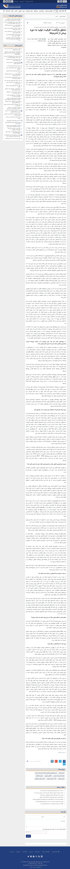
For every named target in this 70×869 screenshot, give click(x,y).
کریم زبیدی (61, 773)
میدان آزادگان (39, 776)
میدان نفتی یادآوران (40, 779)
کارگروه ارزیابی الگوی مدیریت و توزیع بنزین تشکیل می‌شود (13, 102)
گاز (54, 11)
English (64, 1)
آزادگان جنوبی (48, 776)
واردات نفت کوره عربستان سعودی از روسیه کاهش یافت (13, 60)
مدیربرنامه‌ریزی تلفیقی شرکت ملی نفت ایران (46, 773)
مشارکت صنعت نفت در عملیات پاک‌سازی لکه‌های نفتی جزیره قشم (13, 108)
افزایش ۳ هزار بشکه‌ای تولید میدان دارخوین (13, 68)
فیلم (12, 11)
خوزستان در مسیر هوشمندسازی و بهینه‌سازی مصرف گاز (13, 95)
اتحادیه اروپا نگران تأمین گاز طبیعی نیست (13, 71)
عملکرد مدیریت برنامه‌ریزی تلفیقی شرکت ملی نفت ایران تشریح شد (50, 27)
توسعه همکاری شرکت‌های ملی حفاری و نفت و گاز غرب (12, 114)
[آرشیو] (41, 856)
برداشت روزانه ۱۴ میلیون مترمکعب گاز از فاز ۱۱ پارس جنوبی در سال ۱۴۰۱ (48, 792)
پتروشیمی (41, 11)
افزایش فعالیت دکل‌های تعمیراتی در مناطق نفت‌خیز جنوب (13, 35)
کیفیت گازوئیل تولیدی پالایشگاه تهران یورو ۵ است (12, 123)
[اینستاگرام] (36, 856)
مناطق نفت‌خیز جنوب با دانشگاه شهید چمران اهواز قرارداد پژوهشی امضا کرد (48, 799)
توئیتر (4, 1)
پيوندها (18, 852)
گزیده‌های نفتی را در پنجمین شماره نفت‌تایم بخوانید (13, 63)
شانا (55, 6)
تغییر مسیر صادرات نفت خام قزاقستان (12, 138)
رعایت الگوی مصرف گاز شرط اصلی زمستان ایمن (13, 83)
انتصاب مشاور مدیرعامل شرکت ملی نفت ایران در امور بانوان (12, 29)
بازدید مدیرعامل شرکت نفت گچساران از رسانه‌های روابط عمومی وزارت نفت (12, 135)
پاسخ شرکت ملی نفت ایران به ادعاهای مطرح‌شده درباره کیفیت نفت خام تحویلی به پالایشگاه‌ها (12, 53)
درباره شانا (16, 1)
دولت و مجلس (29, 11)
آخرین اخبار (18, 45)
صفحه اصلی (61, 11)
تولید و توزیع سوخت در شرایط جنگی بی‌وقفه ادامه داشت (13, 132)
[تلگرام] (34, 856)
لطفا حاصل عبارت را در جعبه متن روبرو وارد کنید (54, 829)
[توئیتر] (28, 856)
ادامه (5, 46)
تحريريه (31, 852)
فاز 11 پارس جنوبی (51, 779)
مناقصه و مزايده (45, 852)
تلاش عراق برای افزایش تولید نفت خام (12, 80)
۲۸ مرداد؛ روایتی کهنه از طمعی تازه (13, 120)
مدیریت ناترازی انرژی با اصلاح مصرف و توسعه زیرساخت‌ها (12, 78)
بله (7, 1)
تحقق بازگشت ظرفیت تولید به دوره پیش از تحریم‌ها (48, 31)
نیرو (24, 11)
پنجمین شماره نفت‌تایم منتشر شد (13, 65)
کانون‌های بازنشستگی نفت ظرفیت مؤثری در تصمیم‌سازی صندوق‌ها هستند (12, 19)
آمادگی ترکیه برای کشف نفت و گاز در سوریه (13, 117)
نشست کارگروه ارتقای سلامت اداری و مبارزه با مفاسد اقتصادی (12, 111)
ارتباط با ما (24, 852)
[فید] (39, 856)
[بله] (31, 856)
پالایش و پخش (48, 11)
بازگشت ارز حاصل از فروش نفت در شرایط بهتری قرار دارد (51, 803)
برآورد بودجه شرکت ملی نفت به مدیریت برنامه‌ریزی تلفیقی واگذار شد (49, 801)
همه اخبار (8, 11)
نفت (57, 11)
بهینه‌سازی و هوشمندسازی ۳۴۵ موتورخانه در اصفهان (14, 129)
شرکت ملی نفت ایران (59, 776)
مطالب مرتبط (61, 787)
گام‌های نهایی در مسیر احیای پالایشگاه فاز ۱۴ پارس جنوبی (12, 26)
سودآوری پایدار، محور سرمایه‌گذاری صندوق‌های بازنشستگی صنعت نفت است (13, 39)
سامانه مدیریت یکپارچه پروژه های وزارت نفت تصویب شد (51, 790)
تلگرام (9, 1)
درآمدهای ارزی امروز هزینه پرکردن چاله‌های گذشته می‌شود (51, 797)
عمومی (20, 11)
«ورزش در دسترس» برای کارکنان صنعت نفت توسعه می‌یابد (12, 32)
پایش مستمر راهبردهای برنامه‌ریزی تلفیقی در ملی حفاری (51, 795)
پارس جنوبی (61, 779)
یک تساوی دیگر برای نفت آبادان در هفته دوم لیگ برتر (12, 105)
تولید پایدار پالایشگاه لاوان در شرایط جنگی (13, 86)
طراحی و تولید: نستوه (34, 867)
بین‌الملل (36, 11)
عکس (15, 11)
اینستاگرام (12, 1)
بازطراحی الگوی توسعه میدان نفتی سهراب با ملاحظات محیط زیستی (13, 126)
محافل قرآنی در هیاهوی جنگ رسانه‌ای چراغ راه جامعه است (12, 89)
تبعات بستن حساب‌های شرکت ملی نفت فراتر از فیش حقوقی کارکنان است (12, 22)
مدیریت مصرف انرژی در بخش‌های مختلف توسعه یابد (13, 92)
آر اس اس (11, 852)
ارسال (28, 836)
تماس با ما (21, 1)
